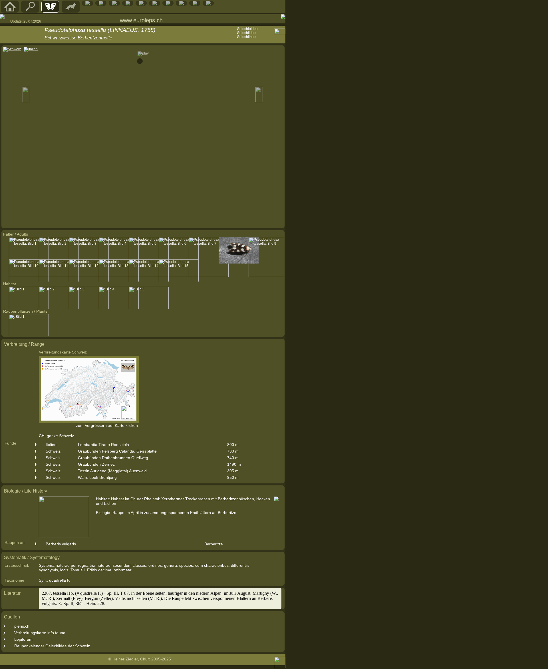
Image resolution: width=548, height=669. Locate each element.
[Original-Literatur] (195, 4)
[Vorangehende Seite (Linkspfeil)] (2, 16)
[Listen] (168, 4)
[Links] (181, 4)
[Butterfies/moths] (50, 11)
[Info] (208, 4)
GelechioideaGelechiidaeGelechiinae (247, 33)
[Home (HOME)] (10, 11)
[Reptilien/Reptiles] (87, 4)
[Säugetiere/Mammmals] (70, 11)
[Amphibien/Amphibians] (101, 4)
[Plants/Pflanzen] (141, 4)
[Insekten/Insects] (128, 4)
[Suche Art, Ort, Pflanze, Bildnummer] (30, 11)
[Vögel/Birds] (114, 4)
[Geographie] (154, 4)
